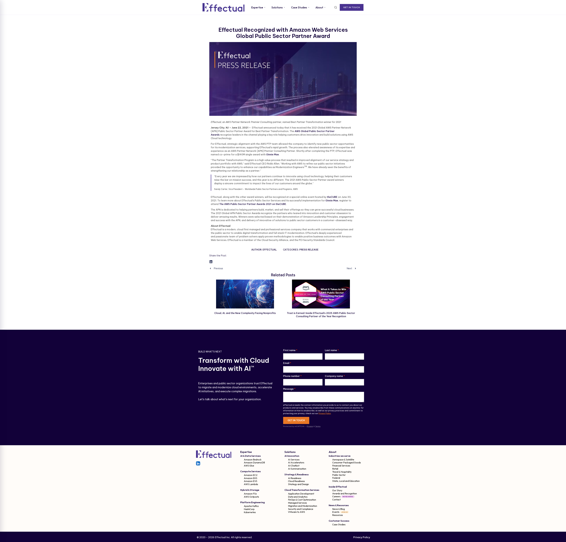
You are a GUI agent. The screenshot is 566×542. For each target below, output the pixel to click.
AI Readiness (294, 478)
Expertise (257, 7)
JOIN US (344, 512)
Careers (336, 496)
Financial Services (341, 465)
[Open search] (336, 7)
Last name (332, 350)
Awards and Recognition (344, 493)
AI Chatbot (293, 465)
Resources (337, 515)
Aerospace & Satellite (343, 459)
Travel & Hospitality (342, 471)
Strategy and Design (298, 484)
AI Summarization (297, 468)
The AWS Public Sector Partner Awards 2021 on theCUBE (252, 204)
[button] (211, 261)
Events (335, 511)
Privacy (310, 426)
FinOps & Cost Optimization (302, 499)
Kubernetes (250, 512)
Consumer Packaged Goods (346, 462)
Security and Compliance (300, 508)
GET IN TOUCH (351, 7)
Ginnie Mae (272, 154)
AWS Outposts (251, 496)
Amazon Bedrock (252, 459)
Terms (317, 426)
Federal (336, 477)
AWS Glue (249, 465)
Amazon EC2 (250, 475)
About (319, 7)
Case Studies (299, 7)
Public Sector (339, 474)
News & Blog (338, 508)
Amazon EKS (250, 478)
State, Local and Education (346, 480)
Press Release (309, 249)
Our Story (337, 490)
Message (289, 388)
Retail (335, 468)
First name (290, 350)
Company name (335, 376)
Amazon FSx (250, 493)
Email (287, 363)
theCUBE (332, 196)
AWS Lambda (251, 484)
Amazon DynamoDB (254, 462)
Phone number (292, 376)
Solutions (277, 7)
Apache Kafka (251, 506)
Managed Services (297, 502)
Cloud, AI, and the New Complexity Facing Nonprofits (245, 313)
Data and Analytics (297, 496)
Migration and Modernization (302, 505)
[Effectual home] (224, 7)
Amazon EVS (250, 481)
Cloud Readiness (296, 481)
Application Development (301, 493)
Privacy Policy (325, 413)
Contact (336, 499)
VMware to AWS (296, 511)
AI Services (294, 459)
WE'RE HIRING (347, 497)
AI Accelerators (296, 462)
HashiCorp (249, 509)
